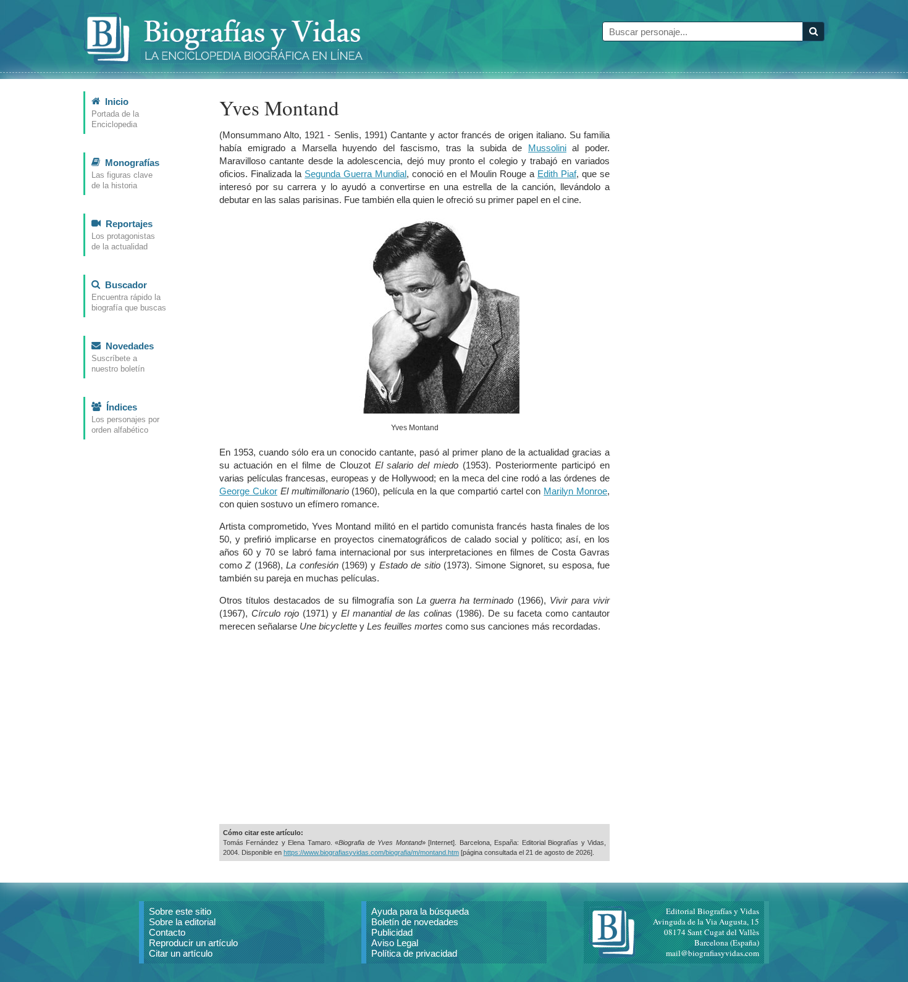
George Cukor (248, 491)
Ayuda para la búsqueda (420, 911)
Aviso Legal (394, 943)
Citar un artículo (180, 953)
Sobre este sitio (180, 911)
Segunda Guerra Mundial (355, 174)
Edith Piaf (556, 174)
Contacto (167, 932)
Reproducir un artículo (193, 943)
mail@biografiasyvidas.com (712, 953)
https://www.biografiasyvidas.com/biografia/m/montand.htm (371, 852)
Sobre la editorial (182, 922)
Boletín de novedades (414, 922)
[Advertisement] (414, 728)
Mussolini (547, 148)
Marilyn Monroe (575, 491)
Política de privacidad (414, 953)
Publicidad (392, 932)
